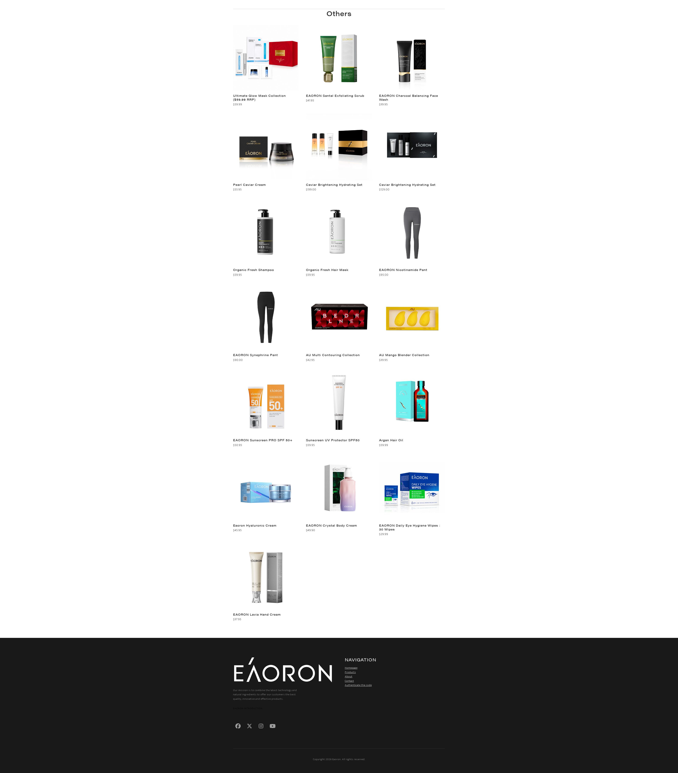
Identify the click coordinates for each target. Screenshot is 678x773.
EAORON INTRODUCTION (247, 708)
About (348, 676)
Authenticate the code (358, 685)
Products (350, 672)
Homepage (351, 668)
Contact (349, 681)
